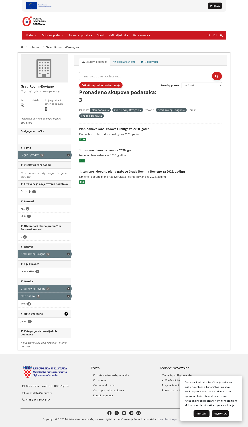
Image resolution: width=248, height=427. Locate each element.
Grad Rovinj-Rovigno (62, 47)
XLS (82, 160)
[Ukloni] (108, 110)
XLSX (82, 139)
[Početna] (22, 47)
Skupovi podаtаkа (96, 61)
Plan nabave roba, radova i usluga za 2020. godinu (115, 129)
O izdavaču (151, 61)
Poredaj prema (170, 85)
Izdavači (35, 47)
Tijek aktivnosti (125, 61)
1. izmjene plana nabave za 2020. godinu (108, 150)
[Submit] (217, 76)
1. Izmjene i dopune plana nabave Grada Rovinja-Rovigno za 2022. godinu (132, 172)
